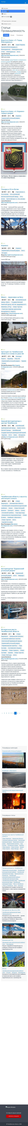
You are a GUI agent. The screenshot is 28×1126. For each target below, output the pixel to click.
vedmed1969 (18, 73)
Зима (15, 435)
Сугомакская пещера (14, 648)
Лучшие (12, 35)
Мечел (4, 968)
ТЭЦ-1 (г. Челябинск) (18, 883)
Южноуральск (10, 51)
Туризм (23, 361)
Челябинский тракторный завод (10, 878)
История (4, 253)
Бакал (11, 508)
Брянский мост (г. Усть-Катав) (15, 199)
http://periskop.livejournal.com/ (10, 55)
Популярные (20, 35)
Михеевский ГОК (7, 940)
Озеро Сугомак (15, 847)
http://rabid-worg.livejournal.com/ (13, 255)
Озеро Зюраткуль (7, 838)
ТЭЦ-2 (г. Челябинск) (8, 885)
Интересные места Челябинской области (13, 835)
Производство (9, 944)
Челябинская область (16, 503)
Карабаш (10, 358)
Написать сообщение (14, 1116)
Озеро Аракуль (13, 650)
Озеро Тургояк (17, 307)
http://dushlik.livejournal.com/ (9, 202)
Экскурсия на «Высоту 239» (11, 910)
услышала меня (11, 390)
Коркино (18, 116)
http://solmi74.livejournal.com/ (14, 313)
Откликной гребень (8, 512)
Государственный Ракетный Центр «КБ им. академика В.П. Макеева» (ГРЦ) (14, 304)
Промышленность (7, 914)
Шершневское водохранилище (11, 515)
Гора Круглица (19, 512)
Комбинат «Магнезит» (14, 517)
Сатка (23, 510)
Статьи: (5, 11)
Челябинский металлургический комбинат (13, 970)
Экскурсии (22, 435)
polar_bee (15, 70)
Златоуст (10, 510)
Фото (18, 51)
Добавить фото (7, 24)
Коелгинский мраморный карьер (12, 641)
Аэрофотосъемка (7, 522)
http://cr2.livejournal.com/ (10, 437)
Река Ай (17, 358)
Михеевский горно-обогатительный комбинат (14, 942)
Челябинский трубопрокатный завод (11, 912)
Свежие (6, 35)
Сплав (4, 363)
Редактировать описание (9, 21)
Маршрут (21, 575)
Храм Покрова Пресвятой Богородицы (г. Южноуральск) (13, 47)
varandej (19, 71)
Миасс (17, 510)
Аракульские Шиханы (16, 636)
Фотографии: (7, 16)
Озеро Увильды (6, 655)
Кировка (4, 435)
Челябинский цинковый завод (10, 880)
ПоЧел (3, 2)
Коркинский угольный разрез (11, 118)
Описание (5, 8)
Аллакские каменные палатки (11, 638)
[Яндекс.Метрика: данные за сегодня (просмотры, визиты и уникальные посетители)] (10, 1107)
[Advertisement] (14, 486)
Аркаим (10, 652)
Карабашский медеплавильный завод (12, 791)
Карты (4, 14)
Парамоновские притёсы (9, 645)
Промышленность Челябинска (12, 868)
